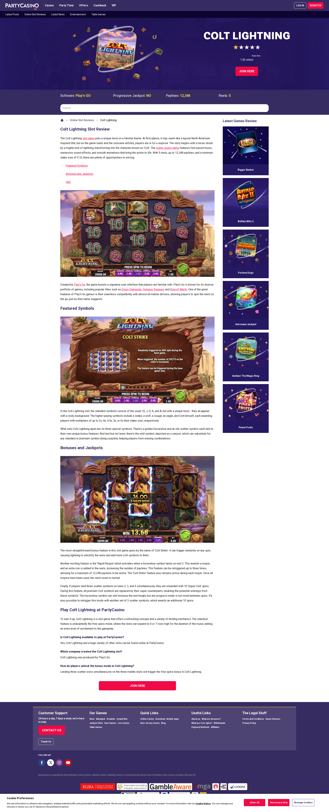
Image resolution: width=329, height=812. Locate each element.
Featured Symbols (77, 165)
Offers (83, 5)
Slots (92, 719)
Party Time (66, 5)
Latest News (58, 14)
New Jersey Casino (150, 723)
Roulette (111, 719)
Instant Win (122, 719)
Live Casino (123, 723)
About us (195, 719)
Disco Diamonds (132, 289)
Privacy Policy (249, 723)
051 (194, 775)
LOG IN (300, 5)
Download (160, 719)
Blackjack (100, 719)
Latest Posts (12, 14)
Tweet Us (46, 741)
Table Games (98, 14)
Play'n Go (79, 284)
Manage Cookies (303, 802)
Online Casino (147, 719)
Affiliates (215, 727)
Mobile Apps (172, 719)
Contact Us (51, 730)
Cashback (100, 5)
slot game (89, 138)
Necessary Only (279, 802)
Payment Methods (200, 727)
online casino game (167, 148)
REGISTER (315, 5)
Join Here (246, 71)
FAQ (68, 182)
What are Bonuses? (211, 719)
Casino (49, 5)
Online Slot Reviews (35, 14)
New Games (110, 723)
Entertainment (78, 14)
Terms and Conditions (253, 719)
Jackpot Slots (96, 723)
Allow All (254, 802)
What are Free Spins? (201, 723)
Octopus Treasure (153, 289)
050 (186, 775)
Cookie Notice (203, 803)
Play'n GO (83, 96)
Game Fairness (272, 719)
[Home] (62, 120)
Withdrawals (219, 723)
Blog (163, 723)
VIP (114, 5)
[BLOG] (22, 5)
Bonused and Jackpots (79, 174)
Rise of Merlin (178, 289)
